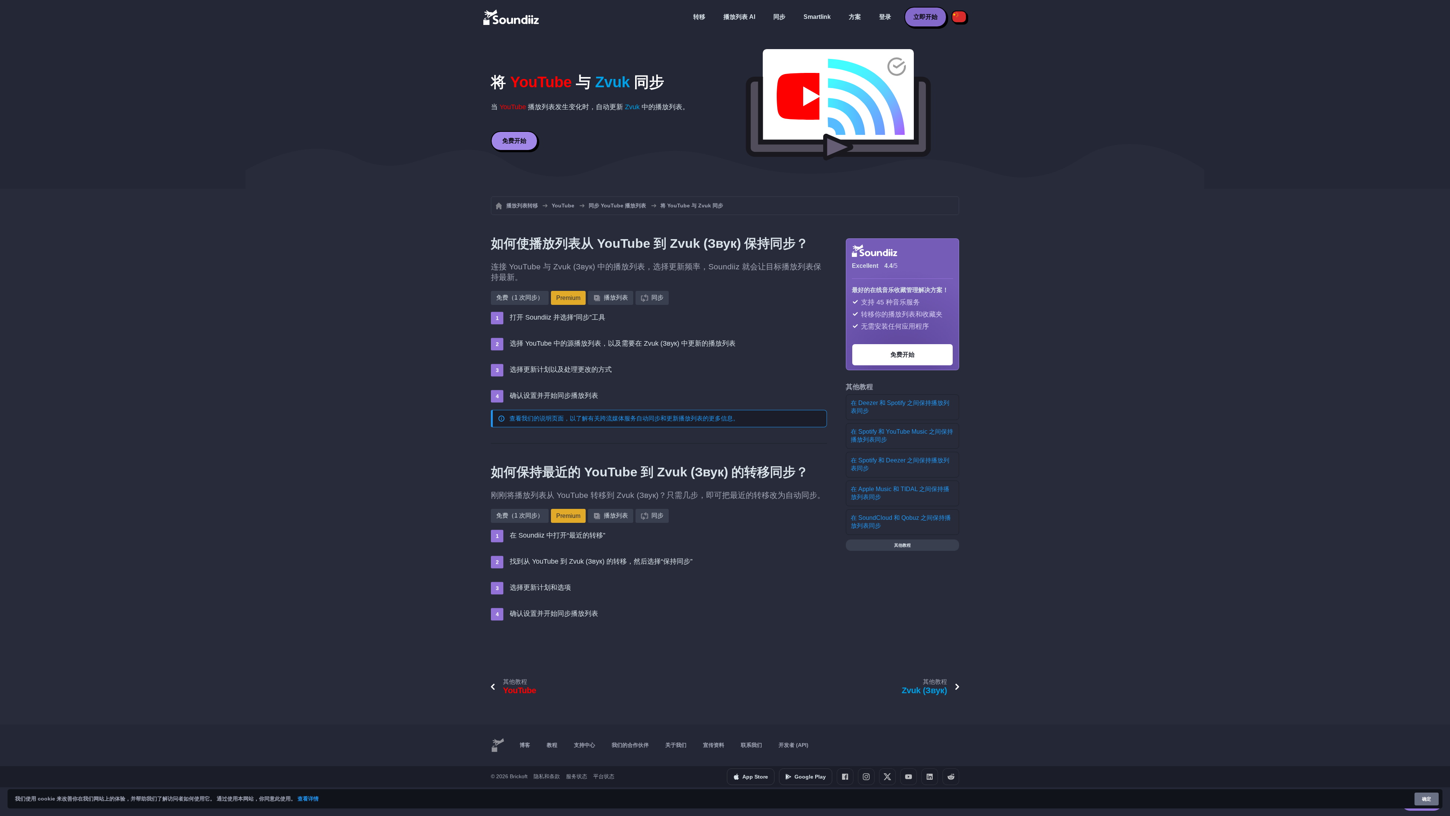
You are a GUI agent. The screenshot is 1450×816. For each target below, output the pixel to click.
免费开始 (514, 141)
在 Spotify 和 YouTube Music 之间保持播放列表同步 (902, 435)
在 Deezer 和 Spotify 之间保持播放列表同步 (900, 407)
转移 (699, 17)
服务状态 (576, 776)
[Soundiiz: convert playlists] (497, 745)
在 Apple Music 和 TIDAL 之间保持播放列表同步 (900, 493)
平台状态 (603, 776)
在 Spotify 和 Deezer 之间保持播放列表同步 (900, 464)
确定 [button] (1426, 799)
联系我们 (751, 745)
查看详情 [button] (308, 799)
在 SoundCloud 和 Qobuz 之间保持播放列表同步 (901, 522)
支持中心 (584, 745)
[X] (887, 776)
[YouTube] (908, 776)
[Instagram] (866, 776)
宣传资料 (713, 745)
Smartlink (817, 17)
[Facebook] (845, 776)
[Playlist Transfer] (511, 17)
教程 (552, 745)
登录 (885, 17)
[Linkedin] (929, 776)
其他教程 (902, 545)
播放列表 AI (739, 17)
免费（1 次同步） (519, 297)
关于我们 (675, 745)
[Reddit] (950, 776)
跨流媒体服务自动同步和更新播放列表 (651, 418)
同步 (779, 17)
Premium (568, 298)
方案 (855, 17)
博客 (525, 745)
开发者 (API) (793, 745)
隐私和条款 (547, 776)
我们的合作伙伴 (630, 745)
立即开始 (925, 17)
